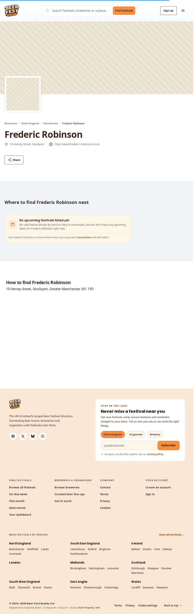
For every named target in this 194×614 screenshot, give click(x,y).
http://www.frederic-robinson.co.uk (77, 144)
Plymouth (24, 587)
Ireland (136, 543)
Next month (17, 508)
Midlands (77, 563)
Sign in (150, 494)
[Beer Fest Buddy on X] (23, 436)
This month (17, 501)
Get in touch (63, 501)
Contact (105, 487)
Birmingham (78, 568)
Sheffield (32, 549)
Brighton (105, 549)
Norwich (75, 587)
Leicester (113, 568)
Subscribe (168, 445)
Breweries (11, 123)
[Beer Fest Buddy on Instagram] (43, 436)
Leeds (45, 549)
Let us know (84, 237)
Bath (12, 587)
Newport (162, 587)
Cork (157, 549)
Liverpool (15, 553)
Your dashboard (20, 514)
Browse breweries (67, 487)
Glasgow (153, 568)
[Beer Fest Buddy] (15, 404)
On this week (18, 494)
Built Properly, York (89, 607)
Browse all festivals (22, 487)
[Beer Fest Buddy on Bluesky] (33, 436)
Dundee (166, 568)
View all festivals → (172, 534)
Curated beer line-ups (70, 494)
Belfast (135, 549)
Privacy (105, 501)
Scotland (138, 563)
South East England (85, 543)
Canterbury (77, 549)
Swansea (148, 587)
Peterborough (93, 587)
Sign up (168, 10)
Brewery (155, 434)
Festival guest (113, 434)
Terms (104, 494)
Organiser (136, 434)
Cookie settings (147, 605)
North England (30, 123)
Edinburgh (138, 568)
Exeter (48, 587)
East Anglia (78, 582)
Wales (136, 582)
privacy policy (155, 454)
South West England (24, 582)
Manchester (50, 123)
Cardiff (135, 587)
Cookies (105, 508)
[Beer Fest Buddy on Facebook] (13, 436)
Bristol (37, 587)
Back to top (171, 605)
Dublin (147, 549)
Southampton (79, 553)
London (14, 563)
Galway (167, 549)
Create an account (158, 487)
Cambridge (111, 587)
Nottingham (97, 568)
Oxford (92, 549)
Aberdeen (137, 573)
